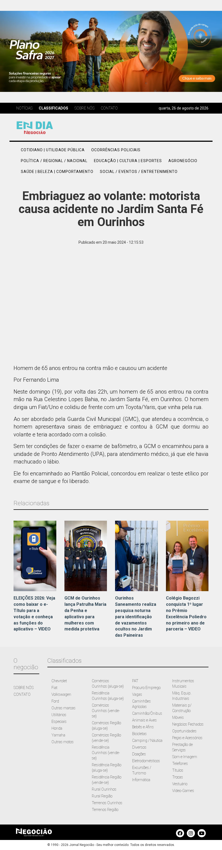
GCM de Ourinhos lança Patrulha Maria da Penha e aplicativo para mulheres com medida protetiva (85, 613)
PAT (135, 681)
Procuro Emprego (146, 687)
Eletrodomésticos (146, 761)
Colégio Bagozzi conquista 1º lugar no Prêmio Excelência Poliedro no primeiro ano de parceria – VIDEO (186, 613)
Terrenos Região (105, 809)
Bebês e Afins (143, 727)
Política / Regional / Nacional (54, 161)
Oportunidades (184, 731)
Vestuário (179, 784)
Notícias (24, 108)
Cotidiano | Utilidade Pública (53, 150)
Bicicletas (139, 734)
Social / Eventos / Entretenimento (139, 171)
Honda (56, 728)
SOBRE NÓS (24, 687)
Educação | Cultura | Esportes (128, 161)
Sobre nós (84, 108)
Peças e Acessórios (187, 738)
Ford (55, 701)
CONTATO (22, 694)
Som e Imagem (184, 757)
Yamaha (58, 735)
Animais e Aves (144, 720)
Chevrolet (59, 681)
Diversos (139, 747)
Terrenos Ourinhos (107, 803)
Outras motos (62, 742)
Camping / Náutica (147, 740)
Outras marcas (63, 708)
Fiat (54, 687)
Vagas (137, 694)
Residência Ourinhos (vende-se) (106, 752)
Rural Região (102, 796)
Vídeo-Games (183, 790)
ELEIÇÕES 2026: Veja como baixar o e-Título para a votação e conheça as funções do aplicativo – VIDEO (34, 613)
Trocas (177, 777)
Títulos (177, 770)
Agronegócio (182, 161)
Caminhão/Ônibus (147, 713)
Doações (139, 754)
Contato (109, 108)
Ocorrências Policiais (116, 150)
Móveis (178, 717)
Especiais (59, 721)
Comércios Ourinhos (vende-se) (106, 710)
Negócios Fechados (188, 724)
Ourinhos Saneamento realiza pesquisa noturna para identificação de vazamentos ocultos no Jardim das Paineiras (135, 616)
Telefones (180, 763)
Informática (141, 780)
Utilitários (58, 715)
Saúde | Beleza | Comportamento (57, 171)
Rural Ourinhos (104, 789)
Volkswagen (61, 694)
